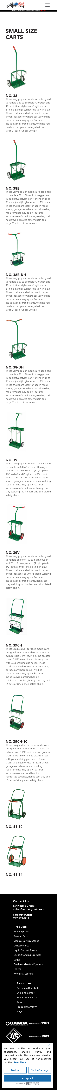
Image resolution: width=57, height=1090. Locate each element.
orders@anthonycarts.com (28, 909)
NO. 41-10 (14, 826)
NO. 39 (11, 459)
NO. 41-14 (14, 874)
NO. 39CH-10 (16, 741)
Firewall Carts (21, 936)
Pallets (17, 969)
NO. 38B (13, 188)
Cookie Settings (39, 1070)
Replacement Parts (27, 997)
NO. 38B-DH (16, 274)
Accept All (27, 1078)
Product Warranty (27, 1006)
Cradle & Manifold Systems (28, 964)
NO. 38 (11, 95)
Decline (15, 1070)
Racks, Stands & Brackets (27, 955)
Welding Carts (21, 931)
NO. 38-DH (15, 367)
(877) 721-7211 (21, 918)
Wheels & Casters (23, 973)
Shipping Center (25, 992)
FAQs (19, 1011)
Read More (20, 1062)
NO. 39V (13, 552)
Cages (17, 959)
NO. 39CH (14, 645)
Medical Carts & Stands (26, 941)
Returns (21, 1002)
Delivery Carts (21, 945)
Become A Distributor (28, 988)
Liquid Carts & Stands (25, 950)
